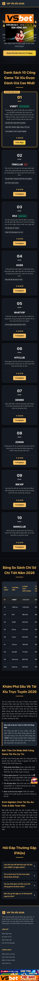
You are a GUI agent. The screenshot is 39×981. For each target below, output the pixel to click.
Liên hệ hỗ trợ (6, 963)
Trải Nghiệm (19, 194)
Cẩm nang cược (7, 940)
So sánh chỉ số (6, 936)
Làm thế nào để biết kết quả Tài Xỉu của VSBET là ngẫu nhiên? (18, 866)
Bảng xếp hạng (6, 933)
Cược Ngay (19, 142)
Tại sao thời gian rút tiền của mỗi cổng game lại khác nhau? (17, 885)
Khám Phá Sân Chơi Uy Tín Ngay (19, 53)
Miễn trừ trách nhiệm (8, 960)
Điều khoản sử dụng (8, 954)
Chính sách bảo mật (8, 957)
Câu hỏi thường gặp (8, 943)
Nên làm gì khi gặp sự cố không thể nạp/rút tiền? (18, 895)
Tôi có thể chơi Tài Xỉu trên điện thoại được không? (17, 875)
